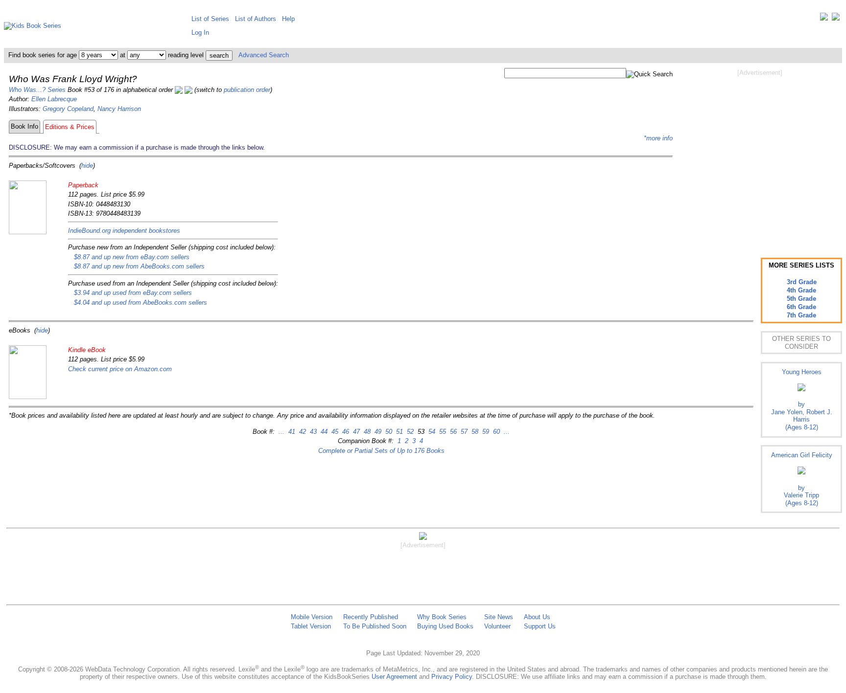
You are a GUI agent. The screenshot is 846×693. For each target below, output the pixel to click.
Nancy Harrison (119, 108)
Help (288, 18)
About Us (537, 617)
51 (398, 431)
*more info (658, 138)
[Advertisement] (760, 155)
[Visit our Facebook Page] (836, 18)
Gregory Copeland (68, 108)
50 (387, 431)
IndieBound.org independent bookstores (124, 230)
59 (484, 431)
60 (495, 431)
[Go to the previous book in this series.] (179, 89)
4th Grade (801, 290)
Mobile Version (311, 617)
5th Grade (801, 298)
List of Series (210, 18)
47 (355, 431)
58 (474, 431)
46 (344, 431)
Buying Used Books (445, 626)
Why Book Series (442, 617)
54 (430, 431)
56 (452, 431)
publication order (247, 89)
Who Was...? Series (37, 89)
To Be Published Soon (374, 626)
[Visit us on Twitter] (824, 18)
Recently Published (370, 617)
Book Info (24, 126)
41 (290, 431)
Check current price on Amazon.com (120, 369)
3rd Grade (802, 282)
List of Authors (255, 18)
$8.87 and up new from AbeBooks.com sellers (139, 266)
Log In (200, 32)
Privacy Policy (451, 676)
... (281, 431)
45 (333, 431)
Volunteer (497, 626)
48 (366, 431)
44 (323, 431)
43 (312, 431)
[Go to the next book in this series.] (188, 89)
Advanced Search (263, 55)
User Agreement (394, 676)
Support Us (540, 626)
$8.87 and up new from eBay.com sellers (131, 257)
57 (463, 431)
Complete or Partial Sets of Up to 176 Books (381, 450)
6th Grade (801, 307)
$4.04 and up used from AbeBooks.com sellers (140, 302)
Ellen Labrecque (54, 99)
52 (409, 431)
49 (377, 431)
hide (87, 165)
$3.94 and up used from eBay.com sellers (133, 292)
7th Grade (801, 315)
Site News (498, 617)
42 (301, 431)
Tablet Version (311, 626)
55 (441, 431)
